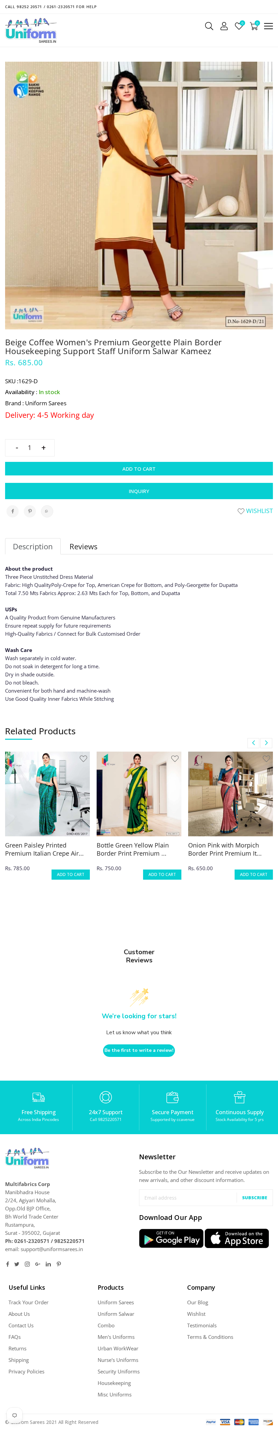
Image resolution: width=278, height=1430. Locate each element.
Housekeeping (114, 1383)
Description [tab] (33, 546)
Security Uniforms (119, 1371)
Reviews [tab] (83, 546)
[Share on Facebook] (12, 511)
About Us (19, 1313)
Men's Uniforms (116, 1336)
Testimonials (202, 1325)
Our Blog (197, 1302)
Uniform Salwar (116, 1313)
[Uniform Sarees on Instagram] (27, 1264)
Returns (17, 1348)
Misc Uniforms (115, 1394)
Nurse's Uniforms (118, 1359)
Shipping (18, 1359)
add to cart (70, 874)
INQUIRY (139, 491)
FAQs (14, 1336)
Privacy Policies (26, 1371)
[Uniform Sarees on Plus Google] (37, 1264)
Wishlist (258, 511)
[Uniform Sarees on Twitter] (16, 1264)
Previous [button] (253, 743)
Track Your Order (28, 1302)
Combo (106, 1325)
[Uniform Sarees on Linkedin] (48, 1264)
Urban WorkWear (118, 1348)
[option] (47, 820)
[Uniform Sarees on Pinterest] (58, 1264)
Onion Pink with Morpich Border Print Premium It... (225, 849)
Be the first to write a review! (139, 1050)
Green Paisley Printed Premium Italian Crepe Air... (44, 849)
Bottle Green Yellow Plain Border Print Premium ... (133, 849)
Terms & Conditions (210, 1336)
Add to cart (139, 468)
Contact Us (21, 1325)
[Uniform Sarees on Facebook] (7, 1264)
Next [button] (266, 743)
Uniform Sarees (116, 1302)
